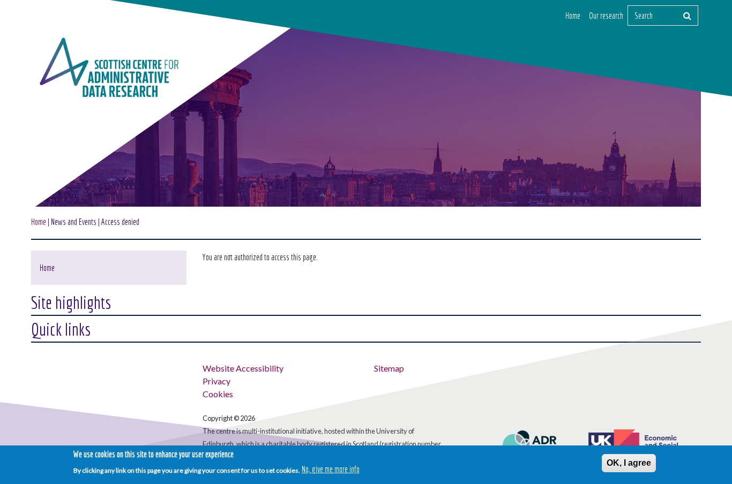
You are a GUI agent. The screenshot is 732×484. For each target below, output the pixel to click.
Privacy (216, 381)
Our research (606, 15)
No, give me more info (331, 469)
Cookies (218, 394)
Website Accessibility (243, 368)
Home (572, 15)
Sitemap (389, 368)
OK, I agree (629, 462)
